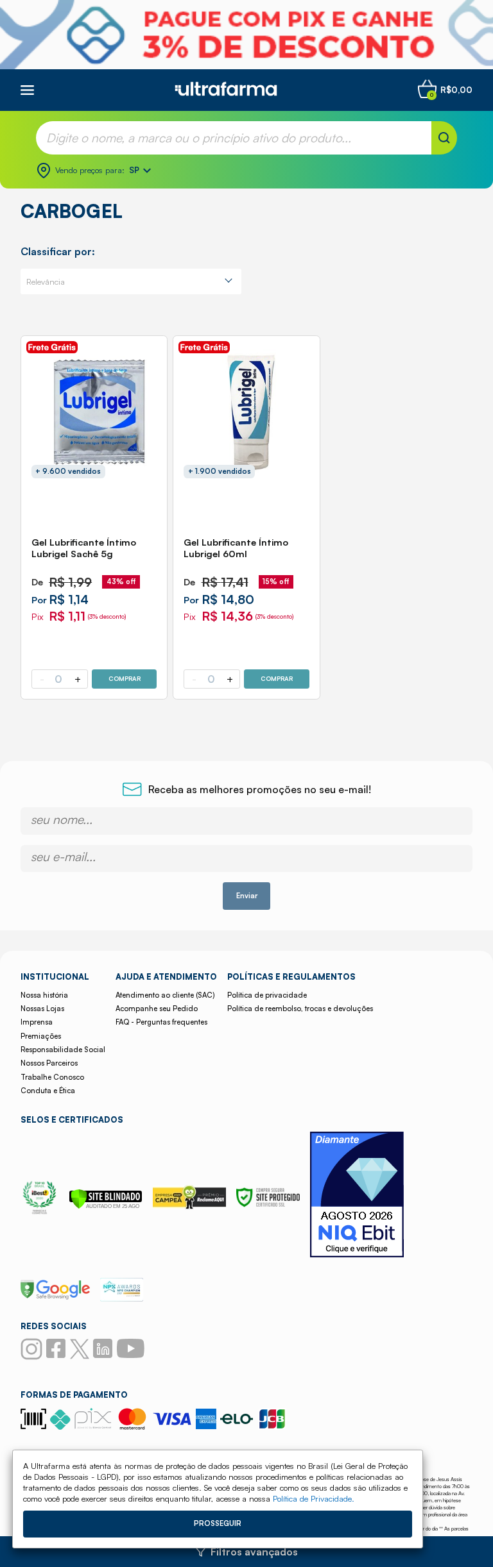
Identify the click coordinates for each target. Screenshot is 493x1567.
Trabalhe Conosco (52, 1077)
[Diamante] (357, 1196)
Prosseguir (217, 1523)
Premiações (41, 1036)
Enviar (246, 895)
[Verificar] (106, 1205)
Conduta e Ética (48, 1090)
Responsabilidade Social (63, 1049)
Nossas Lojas (42, 1008)
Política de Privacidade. (313, 1498)
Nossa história (44, 995)
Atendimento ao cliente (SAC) (165, 995)
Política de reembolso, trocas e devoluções (300, 1008)
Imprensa (37, 1022)
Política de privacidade (267, 995)
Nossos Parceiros (49, 1063)
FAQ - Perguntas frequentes (161, 1022)
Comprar (124, 678)
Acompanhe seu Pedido (157, 1008)
